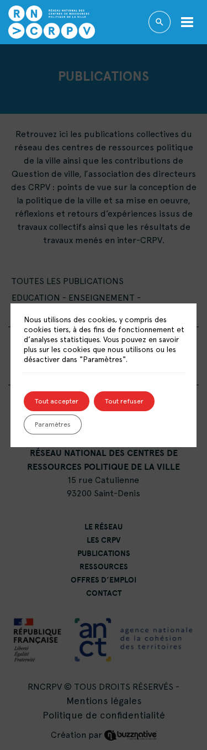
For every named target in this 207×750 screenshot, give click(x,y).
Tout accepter (56, 401)
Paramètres (53, 424)
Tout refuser (124, 401)
